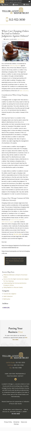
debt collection (23, 90)
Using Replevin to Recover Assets (13, 287)
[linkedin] (15, 379)
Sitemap (16, 424)
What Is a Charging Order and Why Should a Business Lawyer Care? (15, 261)
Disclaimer (16, 422)
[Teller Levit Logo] (15, 355)
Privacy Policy (8, 422)
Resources (24, 422)
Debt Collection (21, 39)
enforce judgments (14, 65)
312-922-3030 (17, 19)
